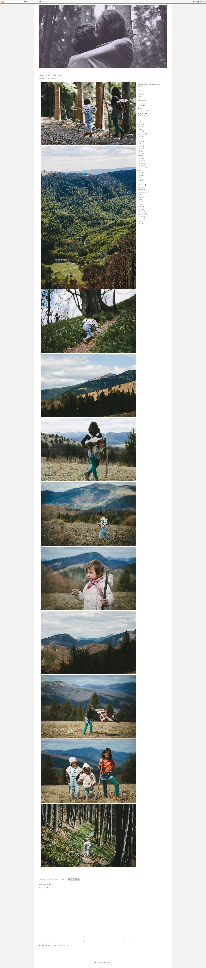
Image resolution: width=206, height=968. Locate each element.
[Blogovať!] (71, 879)
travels (142, 113)
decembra (141, 134)
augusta (140, 143)
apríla (140, 129)
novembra (141, 163)
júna (139, 139)
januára (140, 160)
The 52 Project (144, 111)
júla (139, 127)
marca (140, 124)
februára (141, 158)
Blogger (108, 962)
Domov (86, 942)
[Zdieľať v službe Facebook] (76, 879)
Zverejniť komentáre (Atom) (60, 945)
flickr (139, 96)
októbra (140, 148)
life (141, 108)
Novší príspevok (45, 942)
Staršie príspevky (128, 942)
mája (139, 153)
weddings (143, 115)
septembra (141, 168)
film (141, 106)
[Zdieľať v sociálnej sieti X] (74, 879)
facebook (141, 94)
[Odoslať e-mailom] (69, 879)
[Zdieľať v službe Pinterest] (78, 879)
